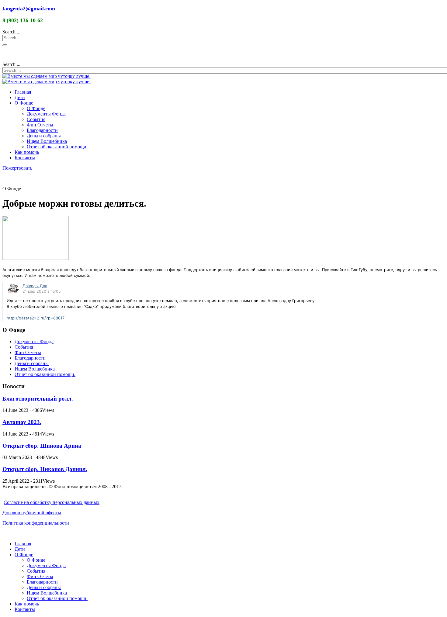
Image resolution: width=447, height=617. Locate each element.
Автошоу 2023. (21, 422)
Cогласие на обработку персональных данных (51, 502)
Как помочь (27, 152)
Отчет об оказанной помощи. (57, 146)
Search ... (11, 31)
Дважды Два (35, 285)
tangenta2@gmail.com (28, 8)
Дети (20, 97)
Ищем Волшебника (47, 141)
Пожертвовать (17, 168)
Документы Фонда (46, 113)
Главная (23, 92)
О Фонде (24, 102)
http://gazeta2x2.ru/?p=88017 (35, 317)
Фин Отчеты (40, 124)
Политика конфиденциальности (35, 523)
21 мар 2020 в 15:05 (42, 291)
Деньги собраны (44, 135)
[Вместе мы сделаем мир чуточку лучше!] (46, 76)
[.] (13, 288)
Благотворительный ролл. (37, 398)
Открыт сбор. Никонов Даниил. (44, 469)
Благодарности (42, 130)
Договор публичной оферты (31, 512)
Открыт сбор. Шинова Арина (41, 446)
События (36, 119)
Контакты (25, 157)
